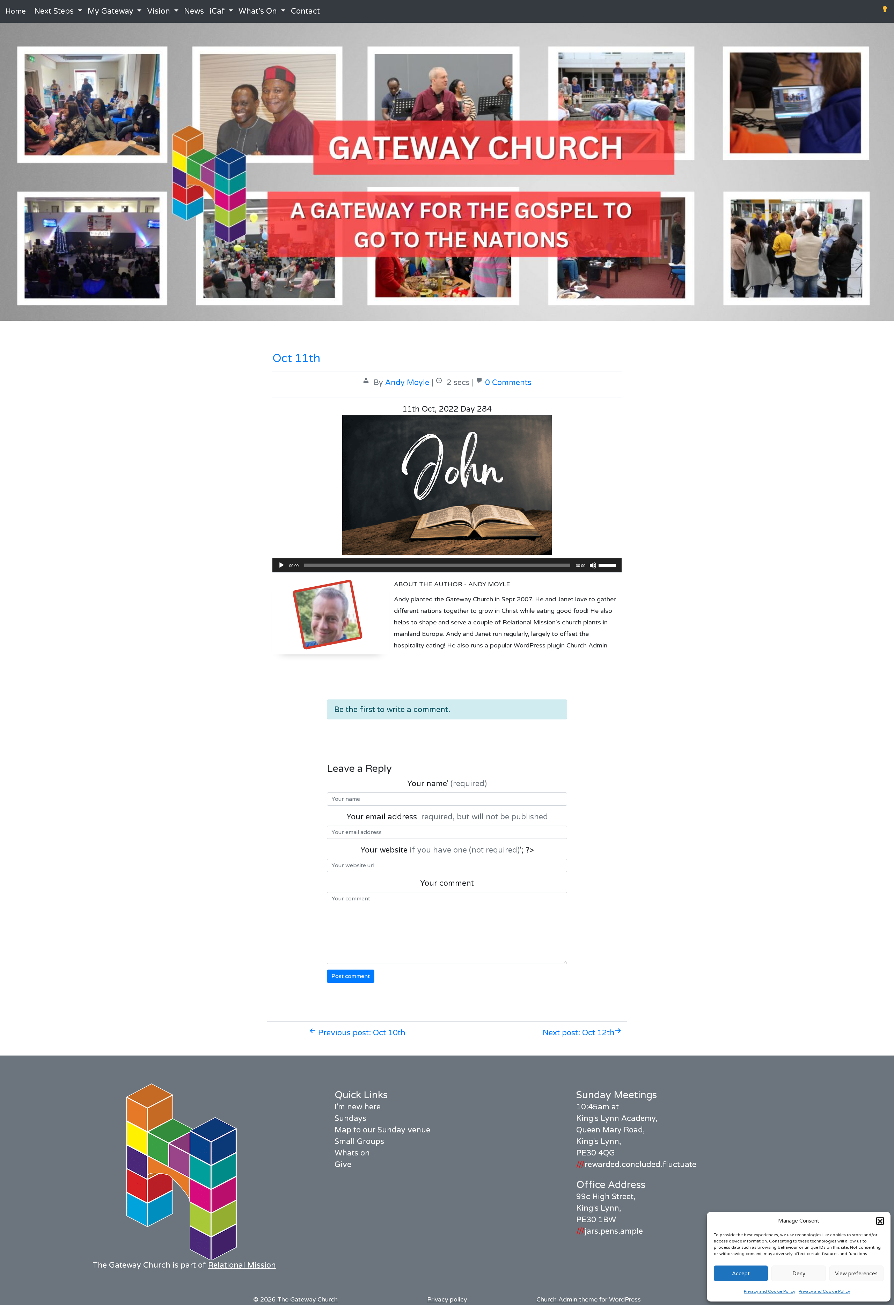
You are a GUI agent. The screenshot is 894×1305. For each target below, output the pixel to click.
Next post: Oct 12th (579, 1032)
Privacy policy (447, 1299)
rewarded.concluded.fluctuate (636, 1164)
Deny (798, 1273)
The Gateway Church (307, 1299)
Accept (741, 1273)
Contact (305, 11)
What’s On (258, 11)
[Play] (281, 565)
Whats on (352, 1153)
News (194, 11)
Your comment (447, 883)
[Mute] (592, 565)
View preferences (856, 1273)
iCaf (217, 11)
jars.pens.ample (609, 1231)
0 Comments (508, 382)
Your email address (447, 816)
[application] (447, 565)
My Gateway (110, 11)
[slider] (608, 564)
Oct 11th (296, 358)
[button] (880, 1220)
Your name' (447, 783)
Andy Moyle (407, 382)
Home (16, 11)
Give (343, 1164)
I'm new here (358, 1106)
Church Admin (556, 1299)
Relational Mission (242, 1265)
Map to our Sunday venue (382, 1129)
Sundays (350, 1118)
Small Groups (359, 1141)
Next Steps (54, 11)
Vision (158, 11)
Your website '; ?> (447, 850)
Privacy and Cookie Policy (769, 1291)
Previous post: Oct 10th (360, 1032)
